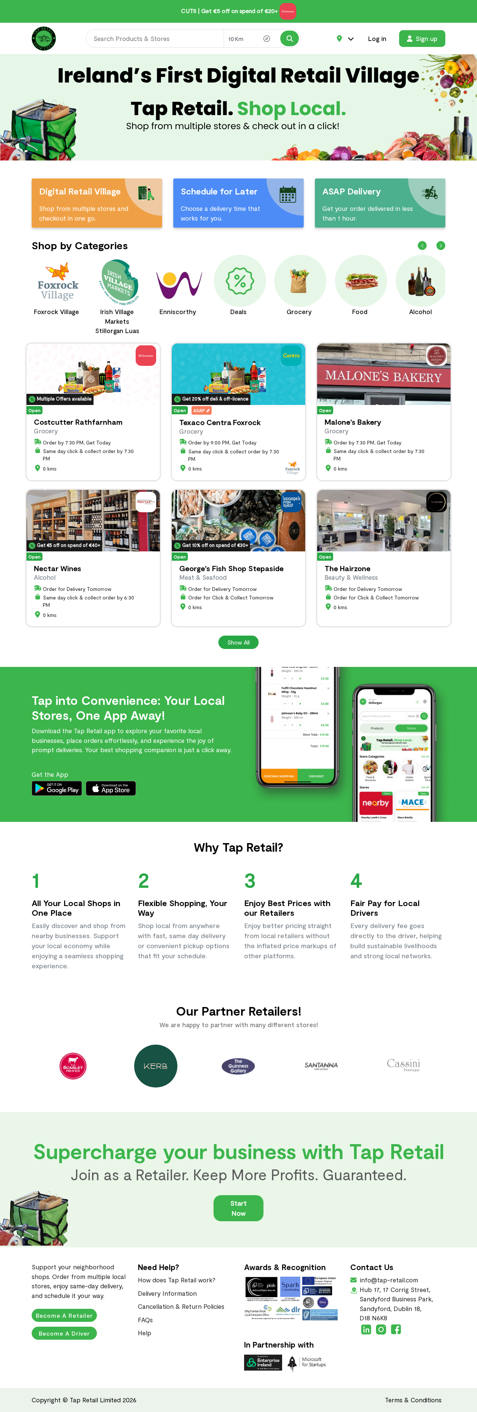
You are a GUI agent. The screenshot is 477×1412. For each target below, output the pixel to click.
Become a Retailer (64, 1315)
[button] (440, 245)
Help (144, 1332)
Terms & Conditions (413, 1399)
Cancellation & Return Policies (181, 1306)
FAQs (145, 1319)
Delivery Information (167, 1293)
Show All (238, 642)
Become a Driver (64, 1333)
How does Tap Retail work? (176, 1279)
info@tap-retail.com (388, 1279)
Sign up (426, 38)
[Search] (289, 38)
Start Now (238, 1208)
